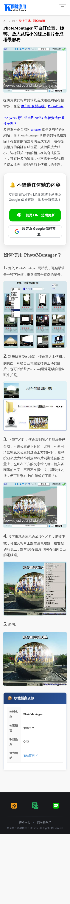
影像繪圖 (39, 20)
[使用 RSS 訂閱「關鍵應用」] (14, 806)
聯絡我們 (24, 822)
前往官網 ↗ (30, 755)
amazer (36, 129)
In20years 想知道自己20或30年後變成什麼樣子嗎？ (34, 121)
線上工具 (25, 20)
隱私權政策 (44, 822)
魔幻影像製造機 (33, 106)
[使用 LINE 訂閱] (56, 806)
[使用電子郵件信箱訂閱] (35, 806)
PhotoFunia (55, 106)
